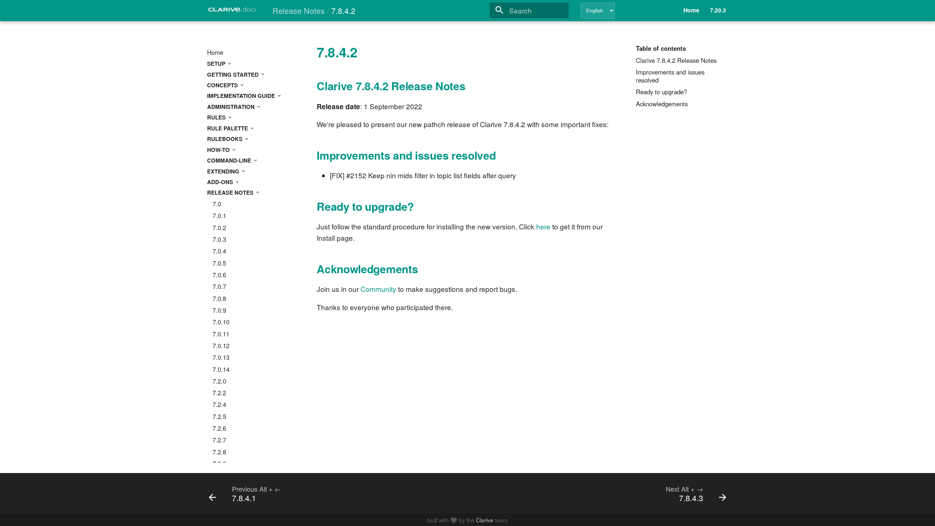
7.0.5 (219, 263)
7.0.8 (219, 299)
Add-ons (220, 182)
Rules (217, 117)
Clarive (484, 520)
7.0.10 (221, 322)
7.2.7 (219, 440)
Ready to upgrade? (661, 92)
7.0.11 (221, 334)
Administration (231, 106)
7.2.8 (219, 452)
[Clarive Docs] (233, 11)
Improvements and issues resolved (670, 76)
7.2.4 (219, 405)
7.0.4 (219, 251)
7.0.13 (221, 358)
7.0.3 (219, 240)
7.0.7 (219, 287)
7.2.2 (219, 393)
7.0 (217, 204)
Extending (224, 171)
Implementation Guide (241, 95)
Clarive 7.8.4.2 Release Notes (676, 61)
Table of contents (661, 49)
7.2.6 (219, 428)
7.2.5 (219, 417)
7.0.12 (221, 346)
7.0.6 (219, 275)
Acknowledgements (662, 104)
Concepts (223, 85)
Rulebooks (225, 138)
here (543, 226)
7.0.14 (221, 370)
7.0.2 (219, 228)
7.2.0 (219, 381)
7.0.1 (219, 216)
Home (215, 53)
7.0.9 (219, 310)
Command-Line (230, 160)
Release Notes (231, 192)
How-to (219, 149)
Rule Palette (228, 128)
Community (378, 289)
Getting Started (233, 74)
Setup (217, 63)
